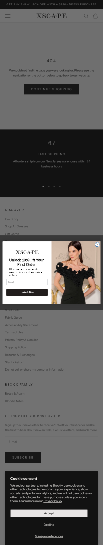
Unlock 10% (27, 292)
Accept (49, 513)
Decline (49, 525)
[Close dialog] (97, 244)
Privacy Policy (53, 501)
